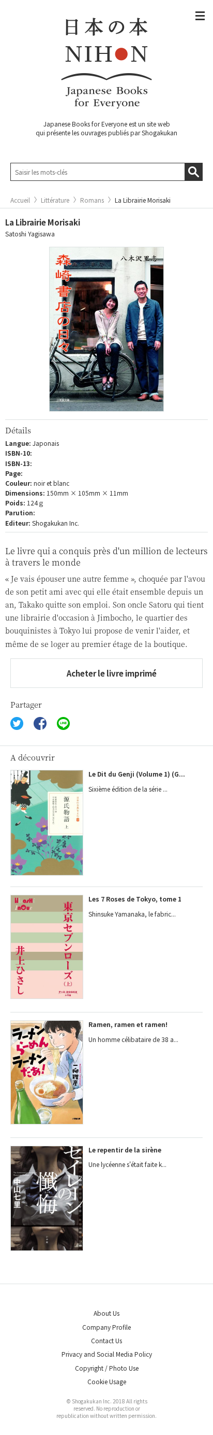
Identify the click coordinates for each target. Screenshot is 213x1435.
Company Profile (106, 1327)
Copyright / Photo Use (107, 1367)
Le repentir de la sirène (124, 1149)
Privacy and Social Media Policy (107, 1353)
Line (63, 723)
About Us (106, 1313)
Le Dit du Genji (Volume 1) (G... (136, 773)
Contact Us (106, 1340)
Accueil (20, 200)
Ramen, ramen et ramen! (128, 1024)
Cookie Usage (106, 1381)
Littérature (55, 200)
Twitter (16, 723)
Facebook (40, 723)
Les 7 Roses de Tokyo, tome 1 (134, 898)
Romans (92, 200)
